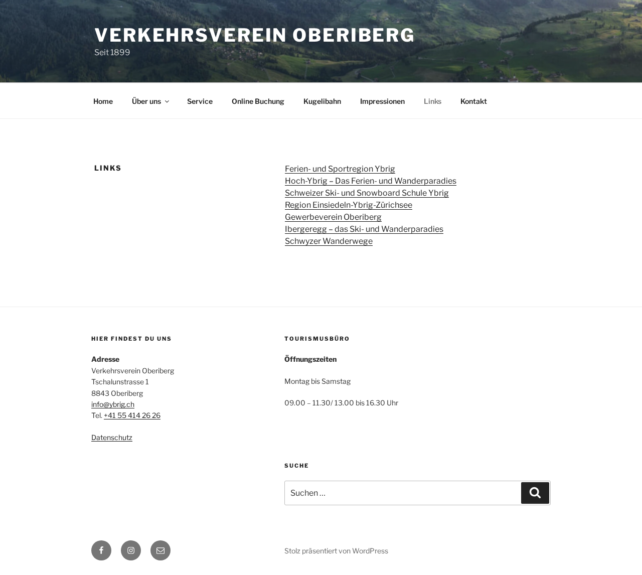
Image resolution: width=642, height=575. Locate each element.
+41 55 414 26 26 (132, 415)
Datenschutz (111, 437)
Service (200, 101)
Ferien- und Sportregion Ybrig (340, 169)
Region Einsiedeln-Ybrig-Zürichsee (348, 205)
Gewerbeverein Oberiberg (333, 217)
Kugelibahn (322, 101)
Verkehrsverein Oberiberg (254, 35)
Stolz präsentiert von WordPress (336, 550)
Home (103, 101)
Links (432, 101)
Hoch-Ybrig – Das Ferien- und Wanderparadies (370, 181)
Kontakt (473, 101)
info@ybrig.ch (112, 404)
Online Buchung (258, 101)
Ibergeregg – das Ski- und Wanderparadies (364, 229)
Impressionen (382, 101)
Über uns (146, 101)
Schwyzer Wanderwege (329, 241)
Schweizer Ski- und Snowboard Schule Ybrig (367, 193)
